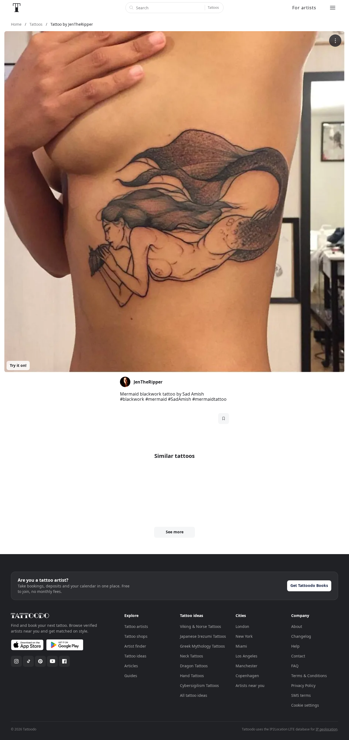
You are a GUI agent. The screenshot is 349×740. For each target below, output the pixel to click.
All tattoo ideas (193, 695)
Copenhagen (247, 675)
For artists (304, 8)
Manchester (246, 665)
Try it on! (18, 365)
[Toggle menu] (332, 7)
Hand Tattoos (192, 675)
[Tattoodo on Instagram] (16, 661)
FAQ (295, 665)
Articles (131, 665)
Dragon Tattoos (194, 665)
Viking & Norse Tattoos (200, 626)
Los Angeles (246, 656)
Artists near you (250, 685)
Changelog (301, 636)
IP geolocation (326, 729)
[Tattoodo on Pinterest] (40, 661)
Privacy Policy (303, 685)
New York (244, 636)
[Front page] (17, 7)
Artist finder (135, 646)
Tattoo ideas (135, 656)
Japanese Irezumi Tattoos (203, 636)
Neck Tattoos (191, 656)
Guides (130, 675)
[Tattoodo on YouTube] (52, 661)
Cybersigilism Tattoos (199, 685)
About (296, 626)
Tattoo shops (136, 636)
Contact (298, 656)
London (242, 626)
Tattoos (213, 7)
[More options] (335, 40)
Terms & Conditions (309, 675)
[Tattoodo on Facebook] (64, 661)
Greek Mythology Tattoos (202, 646)
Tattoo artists (136, 626)
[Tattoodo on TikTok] (28, 661)
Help (295, 646)
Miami (241, 646)
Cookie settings (305, 705)
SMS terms (301, 695)
